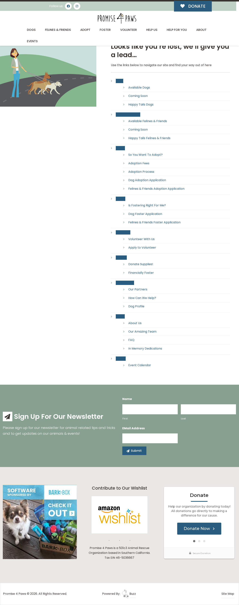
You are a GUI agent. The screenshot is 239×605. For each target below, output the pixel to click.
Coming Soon (138, 96)
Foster (105, 30)
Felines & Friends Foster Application (154, 222)
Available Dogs (139, 87)
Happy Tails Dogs (140, 104)
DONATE (196, 6)
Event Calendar (139, 365)
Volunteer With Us (141, 239)
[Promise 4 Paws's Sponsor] (40, 522)
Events (32, 41)
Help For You (177, 30)
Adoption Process (141, 172)
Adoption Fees (138, 163)
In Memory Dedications (145, 348)
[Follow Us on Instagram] (77, 6)
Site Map (227, 594)
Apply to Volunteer (142, 247)
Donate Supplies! (140, 264)
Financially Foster (141, 273)
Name (127, 399)
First (125, 418)
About (201, 30)
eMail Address (133, 428)
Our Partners (137, 289)
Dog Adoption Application (147, 180)
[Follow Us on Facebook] (68, 6)
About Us (135, 323)
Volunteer (128, 30)
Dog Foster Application (145, 214)
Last (183, 418)
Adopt (85, 30)
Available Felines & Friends (147, 121)
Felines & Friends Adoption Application (156, 189)
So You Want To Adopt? (145, 155)
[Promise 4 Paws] (117, 18)
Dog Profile (136, 306)
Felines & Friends (58, 30)
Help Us (151, 30)
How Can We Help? (142, 298)
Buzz (132, 594)
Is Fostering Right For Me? (147, 205)
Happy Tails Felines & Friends (149, 138)
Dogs (31, 30)
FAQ (131, 340)
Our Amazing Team (142, 331)
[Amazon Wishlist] (119, 514)
